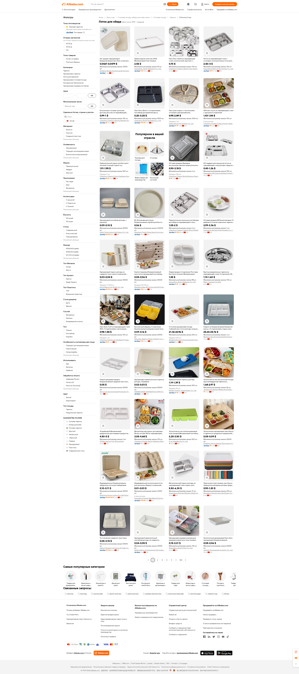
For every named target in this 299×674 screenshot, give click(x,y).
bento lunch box (133, 594)
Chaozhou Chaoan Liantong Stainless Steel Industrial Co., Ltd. (115, 120)
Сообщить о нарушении (178, 634)
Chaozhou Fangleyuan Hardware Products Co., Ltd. (115, 340)
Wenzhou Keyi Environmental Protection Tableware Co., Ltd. (218, 337)
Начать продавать (209, 615)
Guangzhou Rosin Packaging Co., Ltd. (147, 120)
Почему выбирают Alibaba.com (78, 610)
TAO (167, 663)
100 (181, 560)
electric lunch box (115, 594)
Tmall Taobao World (138, 663)
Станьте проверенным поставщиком (217, 623)
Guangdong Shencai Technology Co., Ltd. (218, 69)
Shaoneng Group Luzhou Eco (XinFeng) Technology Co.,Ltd (115, 495)
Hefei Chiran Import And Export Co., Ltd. (114, 232)
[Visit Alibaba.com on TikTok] (227, 636)
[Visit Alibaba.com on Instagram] (218, 636)
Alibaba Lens (79, 653)
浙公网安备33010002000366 (188, 670)
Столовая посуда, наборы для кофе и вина (134, 17)
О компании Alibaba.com (76, 605)
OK (92, 95)
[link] (296, 652)
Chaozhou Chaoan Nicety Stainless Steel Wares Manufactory (149, 441)
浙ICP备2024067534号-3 (209, 670)
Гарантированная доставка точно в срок (114, 620)
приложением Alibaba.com (187, 653)
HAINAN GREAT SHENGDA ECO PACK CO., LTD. (149, 392)
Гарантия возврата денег (110, 615)
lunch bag (83, 594)
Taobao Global (159, 663)
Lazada (149, 663)
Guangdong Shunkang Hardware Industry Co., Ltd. (218, 173)
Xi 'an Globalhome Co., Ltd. (178, 441)
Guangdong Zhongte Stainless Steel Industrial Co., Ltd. (184, 493)
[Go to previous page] (148, 560)
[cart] (196, 4)
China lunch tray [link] (185, 17)
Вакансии (70, 623)
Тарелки (173, 17)
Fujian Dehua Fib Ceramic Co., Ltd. (181, 123)
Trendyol (174, 663)
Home (101, 17)
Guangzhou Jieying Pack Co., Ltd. (181, 548)
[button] (164, 4)
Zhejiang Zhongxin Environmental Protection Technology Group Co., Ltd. (184, 340)
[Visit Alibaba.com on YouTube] (223, 636)
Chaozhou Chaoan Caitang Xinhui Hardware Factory (184, 230)
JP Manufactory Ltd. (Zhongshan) (112, 441)
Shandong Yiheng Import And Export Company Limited (218, 493)
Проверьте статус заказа (212, 619)
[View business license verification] (170, 670)
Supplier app (155, 653)
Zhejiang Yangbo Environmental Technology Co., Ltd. (115, 71)
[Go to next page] (185, 560)
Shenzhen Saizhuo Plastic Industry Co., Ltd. (149, 339)
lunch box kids (98, 594)
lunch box (70, 594)
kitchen (226, 594)
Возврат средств (175, 623)
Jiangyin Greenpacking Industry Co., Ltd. (218, 550)
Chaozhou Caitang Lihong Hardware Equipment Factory (115, 176)
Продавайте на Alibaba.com (213, 610)
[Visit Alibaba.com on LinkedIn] (209, 636)
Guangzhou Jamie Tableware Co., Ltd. (147, 69)
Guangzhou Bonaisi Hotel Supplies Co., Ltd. (218, 230)
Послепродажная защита (110, 626)
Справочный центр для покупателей (182, 610)
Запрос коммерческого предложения (149, 617)
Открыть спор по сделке (178, 619)
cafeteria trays (212, 594)
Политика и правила (108, 636)
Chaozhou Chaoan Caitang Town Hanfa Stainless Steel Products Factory (184, 69)
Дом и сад (110, 17)
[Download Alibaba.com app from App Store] (207, 653)
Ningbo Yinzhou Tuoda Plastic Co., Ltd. (182, 390)
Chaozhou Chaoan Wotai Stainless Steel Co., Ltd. (184, 176)
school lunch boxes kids (176, 594)
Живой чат (173, 615)
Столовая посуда (159, 17)
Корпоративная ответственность (79, 619)
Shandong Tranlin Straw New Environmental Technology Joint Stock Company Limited (149, 232)
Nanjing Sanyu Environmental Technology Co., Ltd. (149, 550)
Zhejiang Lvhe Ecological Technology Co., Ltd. (218, 443)
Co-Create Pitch (72, 615)
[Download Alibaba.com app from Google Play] (224, 653)
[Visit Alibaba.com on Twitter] (213, 636)
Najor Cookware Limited (212, 282)
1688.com (125, 663)
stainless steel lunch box (153, 594)
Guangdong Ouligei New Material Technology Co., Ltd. (149, 498)
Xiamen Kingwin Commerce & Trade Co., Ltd (115, 548)
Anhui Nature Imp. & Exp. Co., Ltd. (112, 287)
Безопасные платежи (109, 610)
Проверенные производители (146, 613)
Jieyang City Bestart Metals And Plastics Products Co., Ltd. (218, 389)
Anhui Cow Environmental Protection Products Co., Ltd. (115, 392)
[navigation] (79, 289)
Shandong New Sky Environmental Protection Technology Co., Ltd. (149, 287)
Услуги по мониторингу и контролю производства (114, 631)
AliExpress (116, 663)
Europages (183, 663)
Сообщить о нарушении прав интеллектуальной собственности (182, 629)
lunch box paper (195, 594)
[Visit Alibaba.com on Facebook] (204, 636)
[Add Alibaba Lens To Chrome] (101, 653)
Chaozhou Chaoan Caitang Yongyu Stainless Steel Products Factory (218, 123)
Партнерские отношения (212, 628)
